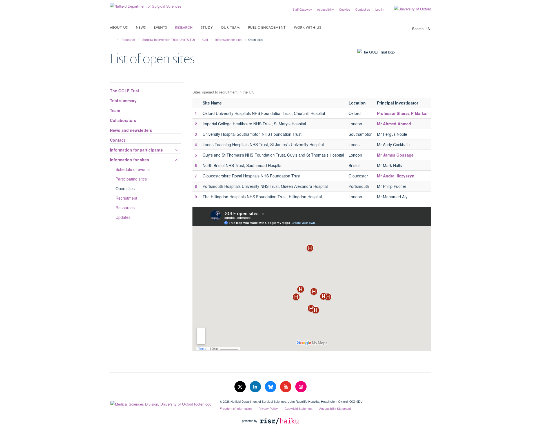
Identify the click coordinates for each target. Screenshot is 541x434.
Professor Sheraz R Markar (403, 113)
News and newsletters (131, 130)
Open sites (125, 188)
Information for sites (228, 39)
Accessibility (325, 9)
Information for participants (136, 150)
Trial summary (123, 100)
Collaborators (123, 120)
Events (160, 27)
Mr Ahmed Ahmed (394, 123)
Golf (205, 39)
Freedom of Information (236, 408)
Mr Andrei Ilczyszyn (395, 176)
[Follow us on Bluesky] (271, 387)
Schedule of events (133, 169)
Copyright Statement (298, 408)
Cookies (344, 9)
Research (184, 27)
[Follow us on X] (240, 387)
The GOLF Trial (124, 91)
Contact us (362, 9)
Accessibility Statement (335, 408)
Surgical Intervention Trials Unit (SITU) (168, 39)
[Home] (115, 40)
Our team (230, 27)
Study (207, 27)
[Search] (428, 28)
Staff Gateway (302, 9)
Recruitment (126, 198)
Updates (123, 217)
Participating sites (131, 179)
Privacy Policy (268, 408)
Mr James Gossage (395, 155)
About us (119, 27)
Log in (379, 9)
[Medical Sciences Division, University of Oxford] (160, 403)
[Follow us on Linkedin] (256, 387)
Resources (125, 207)
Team (115, 110)
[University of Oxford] (408, 9)
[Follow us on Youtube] (286, 387)
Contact (117, 140)
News (141, 27)
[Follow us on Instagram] (301, 387)
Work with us (307, 27)
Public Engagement (267, 27)
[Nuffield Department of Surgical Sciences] (145, 4)
